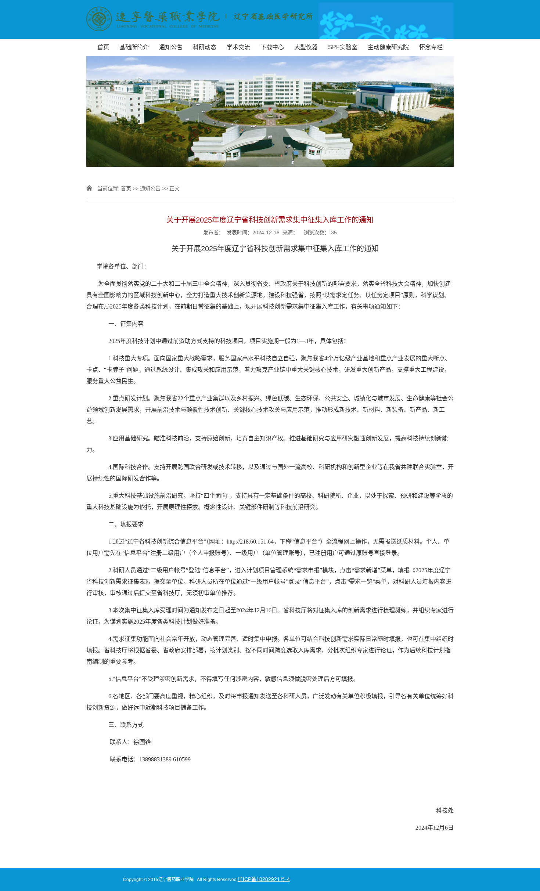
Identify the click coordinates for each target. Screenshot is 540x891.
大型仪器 (306, 47)
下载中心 (272, 47)
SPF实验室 (342, 47)
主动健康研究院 (388, 47)
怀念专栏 (431, 47)
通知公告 (171, 47)
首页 (103, 47)
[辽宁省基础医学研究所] (270, 19)
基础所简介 (134, 47)
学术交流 (238, 47)
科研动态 (204, 47)
